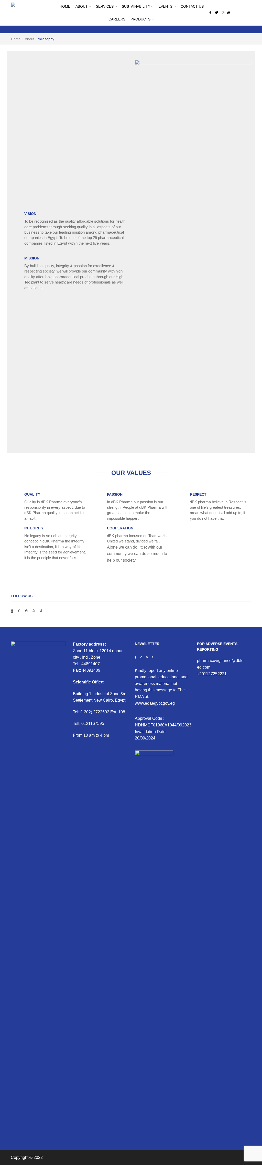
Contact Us (192, 6)
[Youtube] (229, 13)
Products (140, 19)
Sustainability (136, 6)
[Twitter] (216, 13)
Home (65, 6)
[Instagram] (222, 13)
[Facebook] (210, 13)
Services (105, 6)
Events (165, 6)
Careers (116, 19)
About (81, 6)
